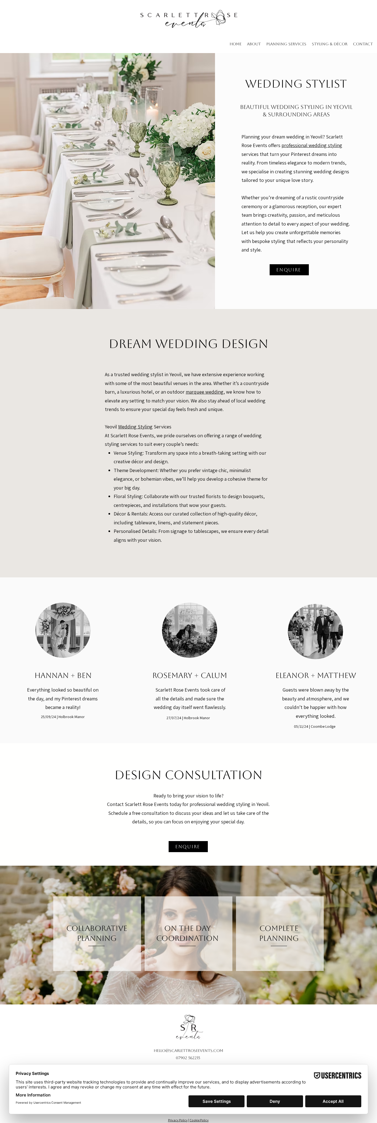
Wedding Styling (135, 426)
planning (279, 938)
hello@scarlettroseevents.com (188, 1050)
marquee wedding (205, 392)
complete (278, 928)
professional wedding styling (312, 145)
